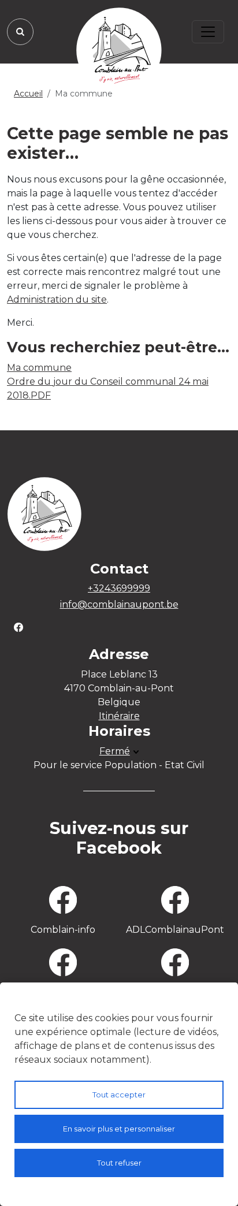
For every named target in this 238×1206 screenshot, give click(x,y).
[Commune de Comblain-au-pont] (119, 50)
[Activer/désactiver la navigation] (208, 31)
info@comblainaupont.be (119, 604)
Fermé (114, 751)
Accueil (28, 93)
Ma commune (39, 367)
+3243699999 (119, 588)
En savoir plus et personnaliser (119, 1128)
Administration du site (57, 299)
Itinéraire (119, 715)
